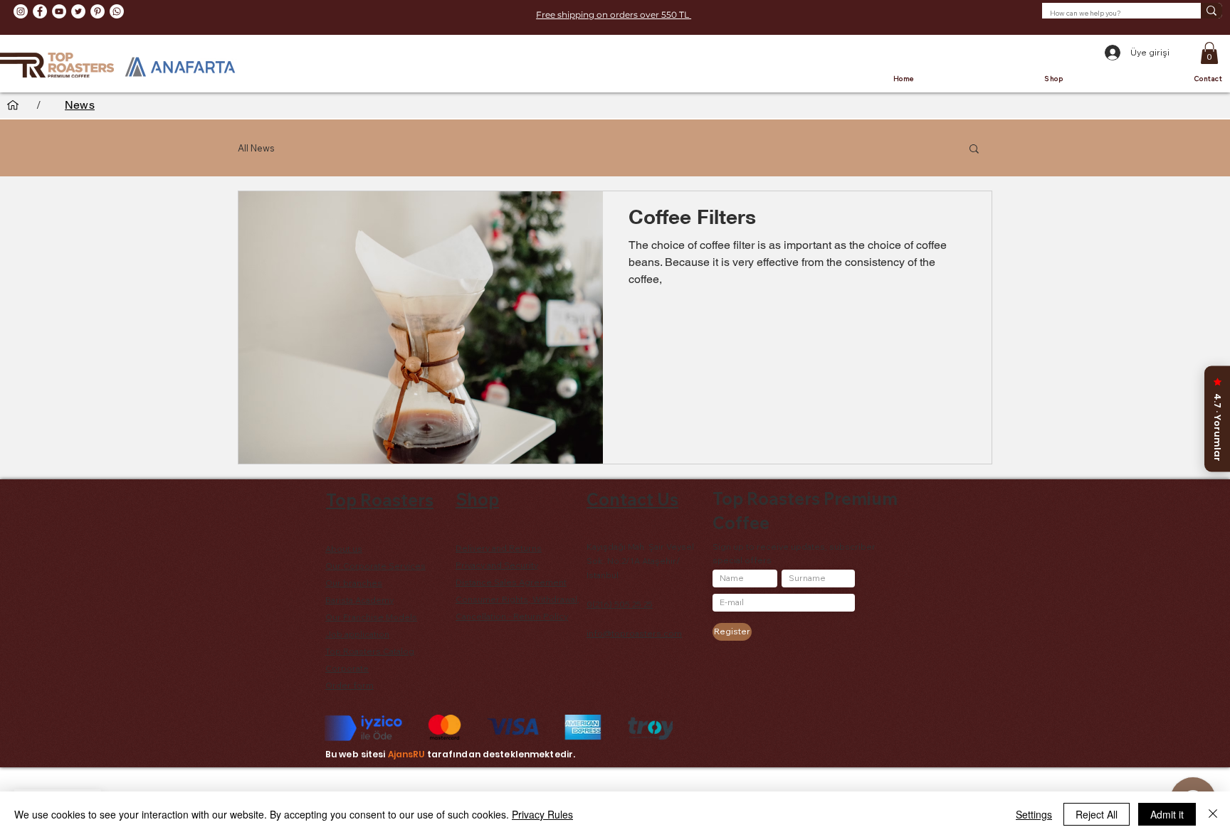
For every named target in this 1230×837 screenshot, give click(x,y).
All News (256, 148)
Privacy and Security (497, 565)
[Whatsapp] (117, 11)
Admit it (1167, 814)
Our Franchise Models (371, 617)
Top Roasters (379, 500)
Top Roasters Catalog (369, 651)
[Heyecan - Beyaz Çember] (78, 11)
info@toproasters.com (634, 633)
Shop (477, 499)
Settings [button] (1034, 814)
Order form (349, 685)
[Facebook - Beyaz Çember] (40, 11)
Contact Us (632, 499)
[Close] (1212, 814)
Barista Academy (359, 600)
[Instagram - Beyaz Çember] (21, 11)
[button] (1209, 53)
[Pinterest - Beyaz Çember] (97, 11)
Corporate (347, 668)
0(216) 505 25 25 (620, 604)
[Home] (13, 105)
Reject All (1097, 814)
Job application (357, 634)
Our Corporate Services (375, 565)
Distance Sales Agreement (511, 582)
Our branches (353, 582)
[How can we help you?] (1211, 10)
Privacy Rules (542, 814)
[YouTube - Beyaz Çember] (59, 11)
